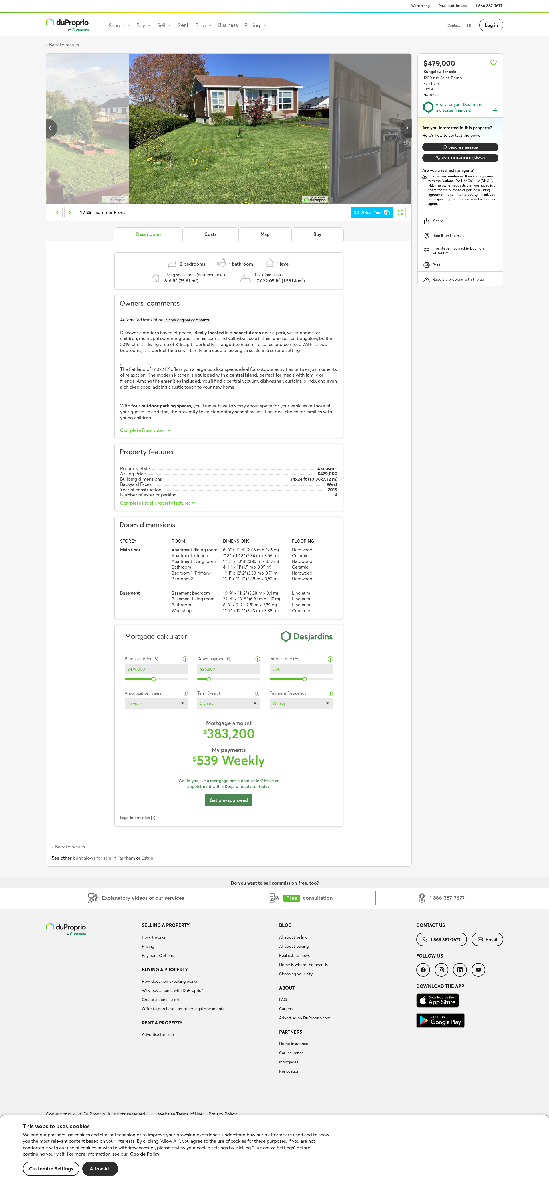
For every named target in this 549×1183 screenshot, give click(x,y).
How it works (153, 937)
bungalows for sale (92, 858)
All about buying (294, 946)
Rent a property (162, 1023)
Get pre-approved (229, 800)
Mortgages (288, 1062)
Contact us (430, 925)
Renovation (289, 1071)
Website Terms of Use (180, 1114)
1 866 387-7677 (488, 5)
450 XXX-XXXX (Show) (463, 158)
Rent (183, 25)
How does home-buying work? (169, 981)
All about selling (293, 937)
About (287, 988)
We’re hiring (420, 5)
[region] (274, 1149)
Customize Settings (51, 1169)
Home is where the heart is (303, 964)
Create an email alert (160, 999)
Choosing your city (296, 973)
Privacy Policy (222, 1114)
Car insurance (291, 1052)
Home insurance (293, 1043)
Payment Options (158, 955)
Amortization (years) (143, 693)
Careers (286, 1008)
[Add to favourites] (493, 62)
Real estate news (294, 955)
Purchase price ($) (141, 658)
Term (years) (208, 693)
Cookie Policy (145, 1154)
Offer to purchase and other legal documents (183, 1008)
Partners (290, 1031)
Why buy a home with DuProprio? (172, 990)
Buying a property (165, 969)
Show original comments (188, 320)
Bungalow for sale (439, 71)
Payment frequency (288, 693)
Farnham (126, 858)
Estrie (147, 858)
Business (228, 25)
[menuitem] (208, 941)
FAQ (283, 999)
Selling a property (166, 925)
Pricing (148, 946)
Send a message (463, 147)
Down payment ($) (214, 658)
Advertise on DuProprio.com (304, 1017)
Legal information (135, 817)
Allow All (100, 1169)
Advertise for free (158, 1034)
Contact (453, 25)
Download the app (452, 5)
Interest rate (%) (284, 658)
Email (491, 939)
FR (469, 25)
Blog (285, 925)
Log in (491, 25)
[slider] (154, 679)
